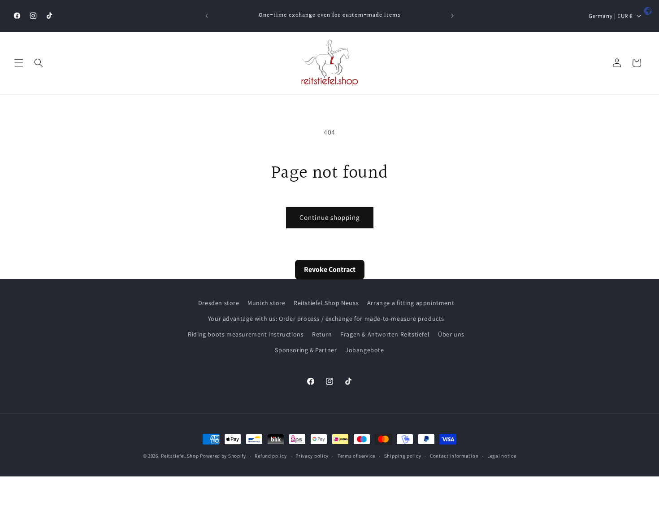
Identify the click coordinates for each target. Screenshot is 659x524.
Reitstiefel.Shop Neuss (326, 303)
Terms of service (356, 456)
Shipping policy (402, 456)
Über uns (451, 334)
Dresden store (218, 303)
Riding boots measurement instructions (245, 334)
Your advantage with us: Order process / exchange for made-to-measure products (326, 318)
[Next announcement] (452, 15)
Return (322, 334)
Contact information (454, 456)
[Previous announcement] (207, 15)
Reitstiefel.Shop (180, 456)
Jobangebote (364, 350)
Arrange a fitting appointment (410, 303)
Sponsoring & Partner (306, 350)
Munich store (266, 303)
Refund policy (270, 456)
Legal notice (501, 456)
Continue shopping (329, 217)
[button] (19, 63)
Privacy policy (312, 456)
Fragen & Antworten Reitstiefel (384, 334)
